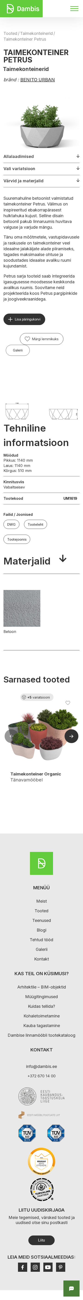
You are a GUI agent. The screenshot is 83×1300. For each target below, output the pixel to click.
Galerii (18, 350)
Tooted (10, 33)
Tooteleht (35, 524)
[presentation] (11, 736)
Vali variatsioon (19, 168)
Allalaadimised (18, 156)
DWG (11, 524)
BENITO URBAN (37, 79)
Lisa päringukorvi (27, 319)
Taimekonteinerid (36, 33)
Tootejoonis (17, 539)
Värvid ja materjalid (23, 180)
